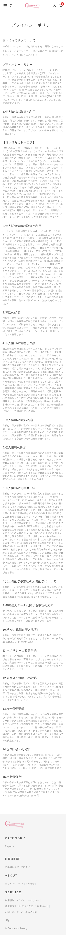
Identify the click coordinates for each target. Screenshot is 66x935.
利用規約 (9, 900)
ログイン (25, 866)
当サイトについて (14, 883)
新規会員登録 (12, 866)
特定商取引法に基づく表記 (19, 906)
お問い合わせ (12, 912)
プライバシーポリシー (27, 900)
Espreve (9, 846)
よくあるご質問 (29, 912)
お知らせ (30, 883)
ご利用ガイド (42, 906)
